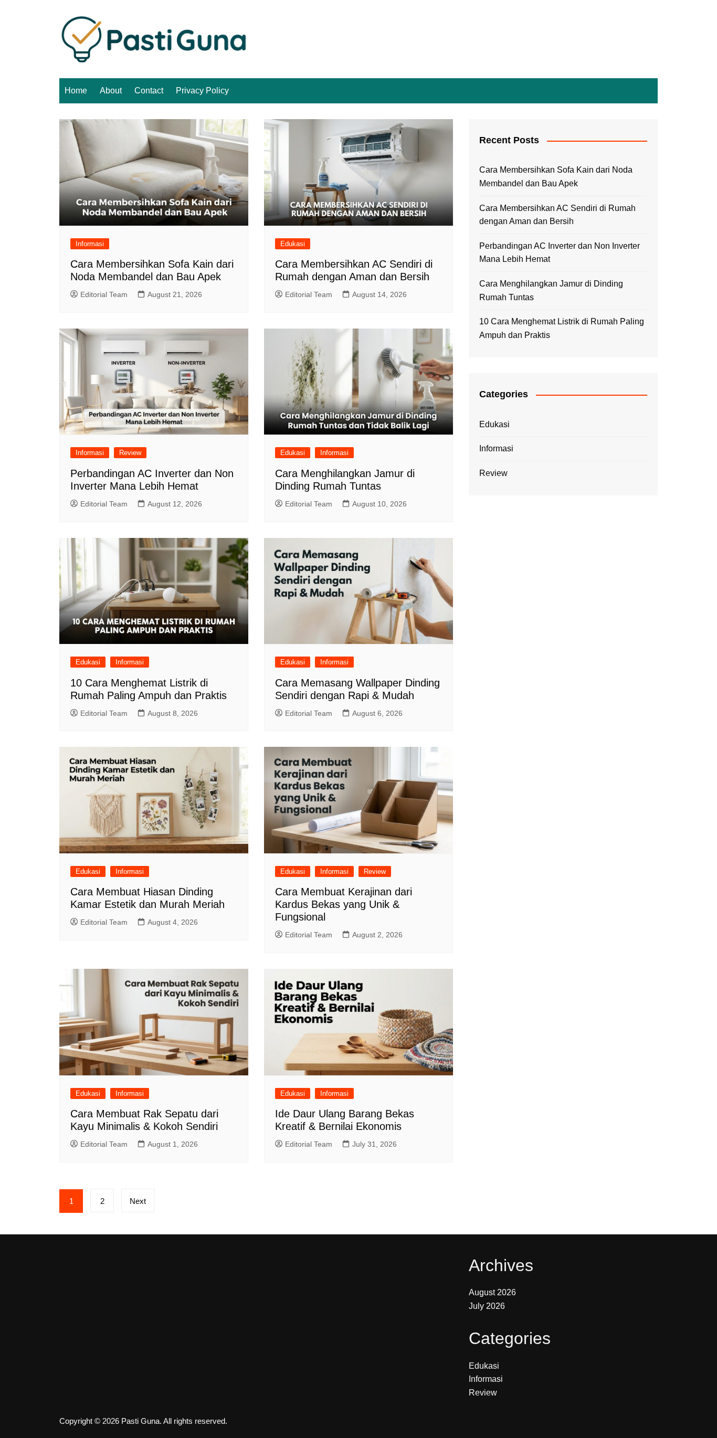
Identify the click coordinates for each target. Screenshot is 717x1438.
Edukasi (292, 244)
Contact (148, 90)
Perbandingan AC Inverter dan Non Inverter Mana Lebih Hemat (559, 252)
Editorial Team (104, 294)
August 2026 (492, 1292)
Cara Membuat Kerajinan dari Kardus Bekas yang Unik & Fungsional (343, 904)
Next (138, 1201)
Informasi (90, 244)
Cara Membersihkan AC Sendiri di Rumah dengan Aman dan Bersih (557, 215)
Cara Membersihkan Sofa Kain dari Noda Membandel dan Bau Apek (555, 176)
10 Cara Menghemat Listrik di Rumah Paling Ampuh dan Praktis (561, 328)
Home (76, 90)
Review (130, 453)
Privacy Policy (202, 90)
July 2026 (487, 1306)
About (111, 90)
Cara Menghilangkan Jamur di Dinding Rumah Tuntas (551, 290)
